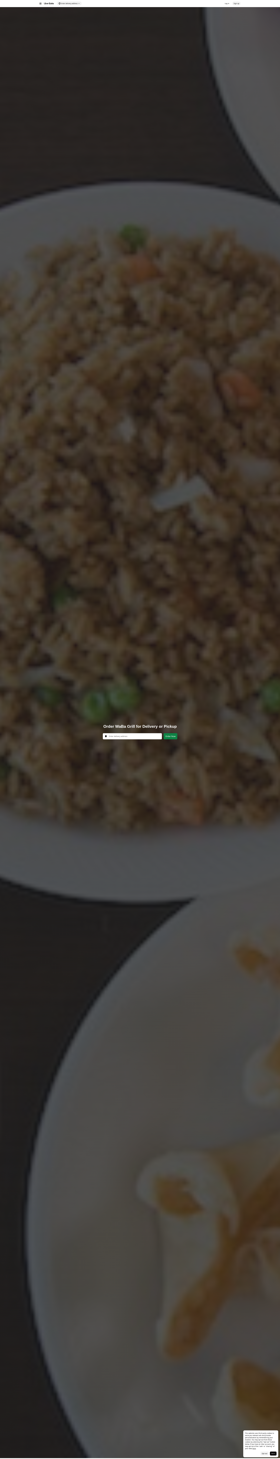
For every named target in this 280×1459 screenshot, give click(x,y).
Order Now (170, 736)
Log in (227, 3)
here (254, 1448)
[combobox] (134, 736)
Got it (273, 1453)
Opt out (264, 1453)
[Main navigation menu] (40, 3)
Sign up (236, 3)
